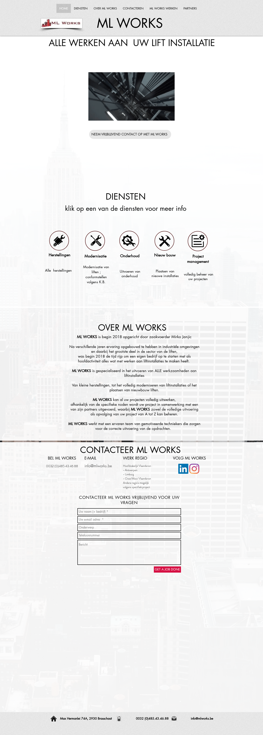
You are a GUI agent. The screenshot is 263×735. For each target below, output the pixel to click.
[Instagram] (194, 469)
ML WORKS (130, 23)
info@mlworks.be (98, 465)
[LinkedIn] (183, 469)
